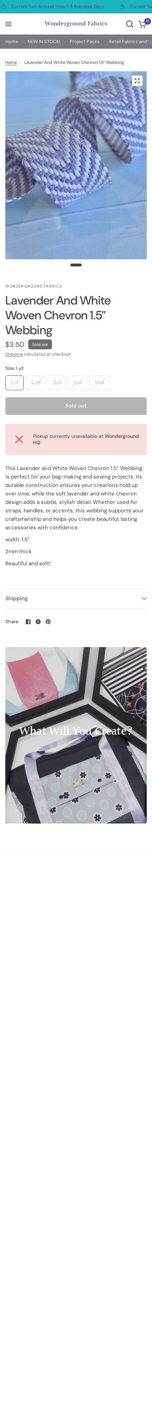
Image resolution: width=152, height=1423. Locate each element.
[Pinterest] (48, 621)
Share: (12, 621)
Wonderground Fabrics (76, 24)
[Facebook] (28, 621)
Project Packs (85, 41)
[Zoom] (137, 81)
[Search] (130, 24)
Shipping (14, 354)
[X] (38, 621)
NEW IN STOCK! (44, 41)
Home (11, 41)
